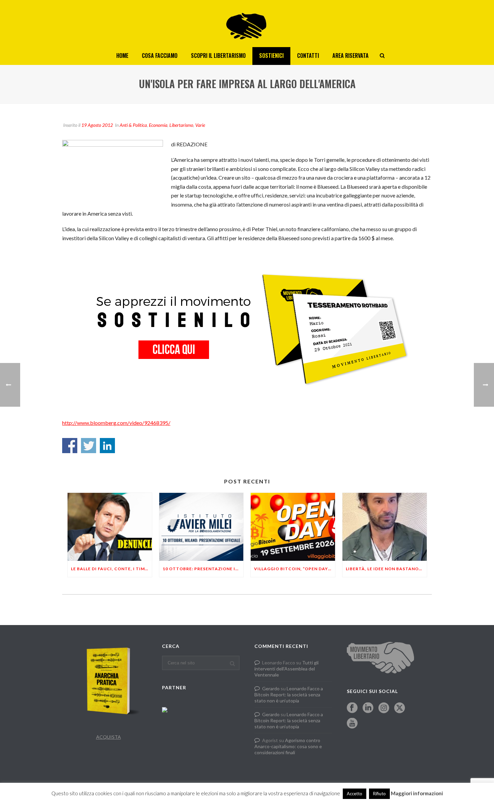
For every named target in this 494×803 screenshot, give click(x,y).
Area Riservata (350, 55)
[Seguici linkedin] (368, 708)
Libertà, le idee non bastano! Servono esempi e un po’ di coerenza (386, 568)
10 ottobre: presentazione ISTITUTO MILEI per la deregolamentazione (203, 568)
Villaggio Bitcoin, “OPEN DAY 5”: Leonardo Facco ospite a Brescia (294, 568)
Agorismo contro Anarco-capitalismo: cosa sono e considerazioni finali (288, 746)
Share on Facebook (69, 445)
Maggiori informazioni (417, 793)
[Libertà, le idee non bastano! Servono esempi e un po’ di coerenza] (384, 526)
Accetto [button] (354, 793)
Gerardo (271, 688)
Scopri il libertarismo (218, 55)
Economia (158, 125)
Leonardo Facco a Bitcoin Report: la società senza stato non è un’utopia (288, 694)
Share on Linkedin (107, 445)
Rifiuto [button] (379, 793)
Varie (200, 125)
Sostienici (271, 55)
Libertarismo (181, 125)
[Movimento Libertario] (247, 23)
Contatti (308, 55)
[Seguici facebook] (352, 708)
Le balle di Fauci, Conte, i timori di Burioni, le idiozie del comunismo (111, 568)
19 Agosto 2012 (97, 125)
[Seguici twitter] (399, 708)
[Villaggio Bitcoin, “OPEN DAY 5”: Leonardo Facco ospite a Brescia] (293, 526)
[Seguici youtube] (352, 723)
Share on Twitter (88, 445)
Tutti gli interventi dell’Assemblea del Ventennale (286, 669)
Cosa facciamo (159, 55)
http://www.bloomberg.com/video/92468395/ (116, 422)
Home (122, 55)
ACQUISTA (108, 737)
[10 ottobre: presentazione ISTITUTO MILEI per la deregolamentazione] (201, 526)
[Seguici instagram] (383, 708)
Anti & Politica (133, 125)
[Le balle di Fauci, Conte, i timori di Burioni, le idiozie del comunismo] (110, 526)
